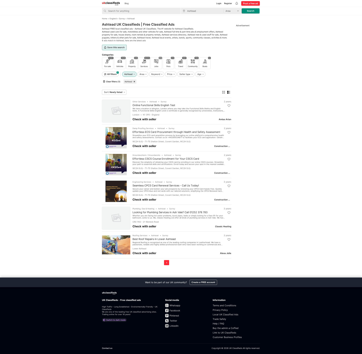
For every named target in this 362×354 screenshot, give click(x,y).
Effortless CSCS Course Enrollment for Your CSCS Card (165, 158)
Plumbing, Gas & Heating (143, 209)
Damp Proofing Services (143, 128)
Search (250, 10)
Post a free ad (250, 3)
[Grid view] (223, 92)
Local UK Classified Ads (225, 314)
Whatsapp (175, 305)
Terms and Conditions (224, 305)
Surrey (163, 101)
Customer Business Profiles (227, 337)
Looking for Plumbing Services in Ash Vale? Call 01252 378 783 (169, 212)
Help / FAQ (218, 323)
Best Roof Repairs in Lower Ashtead (154, 239)
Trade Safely (219, 319)
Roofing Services (139, 235)
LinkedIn (174, 325)
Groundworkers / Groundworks (146, 155)
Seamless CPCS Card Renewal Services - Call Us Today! (165, 185)
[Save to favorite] (229, 105)
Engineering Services (141, 182)
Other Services (139, 101)
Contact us (107, 348)
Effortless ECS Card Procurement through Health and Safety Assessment (176, 132)
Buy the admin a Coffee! (226, 328)
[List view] (228, 92)
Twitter (173, 320)
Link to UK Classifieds (224, 332)
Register (228, 3)
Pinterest (174, 315)
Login (218, 3)
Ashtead (128, 81)
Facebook (175, 310)
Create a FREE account (203, 282)
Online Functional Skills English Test (153, 105)
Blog (127, 3)
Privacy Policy (220, 310)
